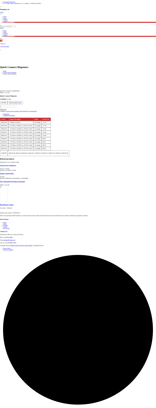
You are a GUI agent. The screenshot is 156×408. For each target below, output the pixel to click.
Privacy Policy (7, 248)
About (4, 18)
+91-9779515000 (4, 46)
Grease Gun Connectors (8, 165)
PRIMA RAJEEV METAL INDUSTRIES (21, 245)
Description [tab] (6, 114)
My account (6, 228)
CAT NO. (3, 102)
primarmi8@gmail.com (9, 2)
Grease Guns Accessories (9, 72)
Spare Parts (23, 111)
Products (5, 19)
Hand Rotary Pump (6, 205)
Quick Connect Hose (7, 173)
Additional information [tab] (9, 115)
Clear (20, 102)
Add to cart (3, 109)
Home (4, 16)
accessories (31, 111)
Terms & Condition (8, 249)
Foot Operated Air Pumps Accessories (12, 181)
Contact (5, 21)
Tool (35, 111)
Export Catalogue (8, 22)
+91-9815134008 (8, 237)
